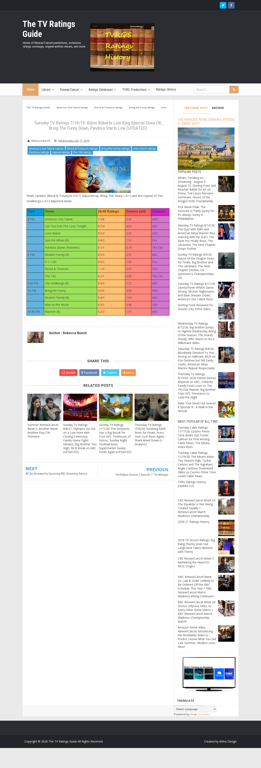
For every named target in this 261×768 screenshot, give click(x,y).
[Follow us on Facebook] (231, 5)
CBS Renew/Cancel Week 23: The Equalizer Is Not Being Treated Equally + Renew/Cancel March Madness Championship (197, 508)
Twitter (111, 372)
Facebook (90, 372)
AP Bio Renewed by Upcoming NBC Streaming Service (56, 473)
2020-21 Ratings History (193, 522)
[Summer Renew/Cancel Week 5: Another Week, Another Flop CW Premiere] (44, 407)
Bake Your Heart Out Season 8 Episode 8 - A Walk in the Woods (197, 407)
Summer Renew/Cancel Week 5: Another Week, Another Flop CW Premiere (43, 430)
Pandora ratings (39, 152)
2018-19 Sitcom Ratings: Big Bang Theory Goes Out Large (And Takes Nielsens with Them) (196, 546)
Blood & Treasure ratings (82, 148)
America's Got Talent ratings (46, 148)
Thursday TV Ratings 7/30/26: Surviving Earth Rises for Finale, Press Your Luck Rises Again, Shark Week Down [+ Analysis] (150, 434)
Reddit (70, 372)
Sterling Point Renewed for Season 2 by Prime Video (195, 307)
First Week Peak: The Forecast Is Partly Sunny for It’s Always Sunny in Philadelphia (196, 213)
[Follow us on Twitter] (223, 5)
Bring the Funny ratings (115, 148)
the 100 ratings (82, 152)
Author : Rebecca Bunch (68, 333)
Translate (204, 714)
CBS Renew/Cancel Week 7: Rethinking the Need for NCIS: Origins (196, 562)
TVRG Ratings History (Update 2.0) (192, 484)
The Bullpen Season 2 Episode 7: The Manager (141, 474)
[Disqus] (98, 542)
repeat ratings (61, 152)
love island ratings (144, 148)
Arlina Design (228, 741)
